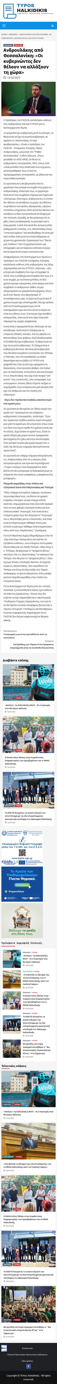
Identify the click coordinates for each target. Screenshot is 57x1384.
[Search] (52, 26)
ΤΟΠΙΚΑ (18, 698)
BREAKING (8, 45)
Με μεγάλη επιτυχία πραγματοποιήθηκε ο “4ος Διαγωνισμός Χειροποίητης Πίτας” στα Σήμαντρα (27, 1330)
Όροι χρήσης (27, 1361)
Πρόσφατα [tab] (8, 943)
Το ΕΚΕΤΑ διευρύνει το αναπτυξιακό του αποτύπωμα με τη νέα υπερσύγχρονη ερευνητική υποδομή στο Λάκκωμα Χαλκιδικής (28, 815)
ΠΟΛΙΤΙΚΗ (18, 45)
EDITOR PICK (28, 971)
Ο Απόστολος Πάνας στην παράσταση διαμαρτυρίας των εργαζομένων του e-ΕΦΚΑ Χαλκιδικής (27, 760)
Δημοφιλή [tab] (22, 943)
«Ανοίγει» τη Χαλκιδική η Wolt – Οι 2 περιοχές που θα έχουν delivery (35, 958)
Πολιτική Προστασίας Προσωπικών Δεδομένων (27, 1354)
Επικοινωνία (27, 1348)
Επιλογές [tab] (36, 943)
